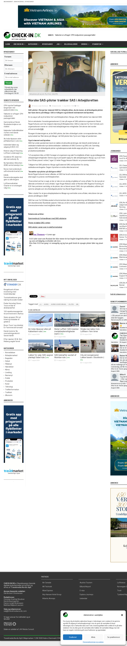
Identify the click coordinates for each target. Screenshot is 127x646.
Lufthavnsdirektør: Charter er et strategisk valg (13, 185)
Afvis (93, 637)
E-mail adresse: (10, 74)
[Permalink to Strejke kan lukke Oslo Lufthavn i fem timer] (92, 326)
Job (58, 44)
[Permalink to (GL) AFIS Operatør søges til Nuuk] (114, 190)
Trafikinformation (12, 390)
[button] (122, 615)
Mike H (123, 375)
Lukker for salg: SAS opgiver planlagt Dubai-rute (40, 356)
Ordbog (84, 44)
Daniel (122, 307)
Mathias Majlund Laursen (13, 605)
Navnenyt (9, 375)
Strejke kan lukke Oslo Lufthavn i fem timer (90, 330)
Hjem (7, 44)
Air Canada (46, 583)
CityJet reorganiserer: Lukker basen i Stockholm (91, 356)
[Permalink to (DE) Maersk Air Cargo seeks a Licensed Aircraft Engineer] (114, 270)
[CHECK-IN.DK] (22, 38)
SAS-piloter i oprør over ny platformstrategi (45, 227)
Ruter (7, 384)
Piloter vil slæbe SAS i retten (39, 223)
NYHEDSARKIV (47, 44)
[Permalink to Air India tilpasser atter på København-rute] (40, 326)
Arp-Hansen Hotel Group (51, 594)
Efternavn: (8, 65)
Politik (7, 378)
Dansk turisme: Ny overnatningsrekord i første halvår (12, 333)
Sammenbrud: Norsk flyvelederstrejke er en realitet (12, 124)
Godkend (72, 637)
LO (40, 304)
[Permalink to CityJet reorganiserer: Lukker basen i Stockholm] (92, 352)
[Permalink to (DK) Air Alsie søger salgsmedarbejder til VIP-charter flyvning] (114, 209)
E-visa (82, 591)
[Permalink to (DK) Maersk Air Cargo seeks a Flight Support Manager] (114, 279)
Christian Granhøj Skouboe (14, 599)
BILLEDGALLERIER (70, 44)
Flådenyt (8, 364)
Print (77, 106)
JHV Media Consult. (26, 629)
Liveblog (8, 372)
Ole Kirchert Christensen (13, 593)
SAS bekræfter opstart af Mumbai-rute (65, 356)
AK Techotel (47, 587)
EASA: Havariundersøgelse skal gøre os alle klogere (13, 177)
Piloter (71, 304)
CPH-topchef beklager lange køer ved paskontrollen (12, 108)
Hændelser (9, 367)
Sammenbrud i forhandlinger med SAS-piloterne (47, 218)
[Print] (75, 106)
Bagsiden (9, 358)
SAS (77, 304)
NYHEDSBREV (29, 1)
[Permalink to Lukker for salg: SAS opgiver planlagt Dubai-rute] (40, 352)
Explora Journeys (86, 594)
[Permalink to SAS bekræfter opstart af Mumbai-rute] (66, 352)
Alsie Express (47, 591)
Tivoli (119, 591)
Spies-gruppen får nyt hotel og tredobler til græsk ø (12, 319)
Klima (7, 370)
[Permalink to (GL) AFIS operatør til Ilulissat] (114, 199)
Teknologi (9, 387)
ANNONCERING (19, 1)
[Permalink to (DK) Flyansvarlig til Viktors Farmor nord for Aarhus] (114, 162)
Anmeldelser (10, 353)
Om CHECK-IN (18, 44)
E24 (41, 129)
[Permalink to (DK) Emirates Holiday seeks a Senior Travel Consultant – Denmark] (114, 241)
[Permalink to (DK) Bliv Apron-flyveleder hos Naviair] (114, 289)
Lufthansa (121, 583)
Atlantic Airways (48, 598)
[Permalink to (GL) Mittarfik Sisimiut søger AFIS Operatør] (114, 181)
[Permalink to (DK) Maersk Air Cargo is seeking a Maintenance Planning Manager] (114, 261)
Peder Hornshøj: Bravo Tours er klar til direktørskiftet (12, 305)
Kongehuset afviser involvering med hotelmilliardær (11, 292)
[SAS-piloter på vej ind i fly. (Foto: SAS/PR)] (66, 91)
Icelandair (83, 598)
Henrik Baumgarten (11, 601)
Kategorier (32, 44)
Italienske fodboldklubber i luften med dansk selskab (13, 132)
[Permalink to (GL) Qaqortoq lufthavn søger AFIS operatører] (114, 171)
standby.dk (96, 44)
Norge (46, 304)
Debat (7, 361)
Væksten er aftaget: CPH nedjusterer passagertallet (75, 35)
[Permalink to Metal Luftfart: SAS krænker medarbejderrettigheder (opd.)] (66, 326)
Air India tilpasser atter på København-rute (39, 330)
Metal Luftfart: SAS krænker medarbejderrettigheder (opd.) (66, 331)
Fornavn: (8, 57)
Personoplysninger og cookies (93, 642)
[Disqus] (66, 261)
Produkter (9, 381)
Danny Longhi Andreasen (41, 106)
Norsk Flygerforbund (58, 304)
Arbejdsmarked (56, 106)
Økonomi (8, 395)
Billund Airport (85, 587)
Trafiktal (8, 392)
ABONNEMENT (8, 1)
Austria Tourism (86, 583)
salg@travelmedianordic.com (15, 611)
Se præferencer (113, 637)
